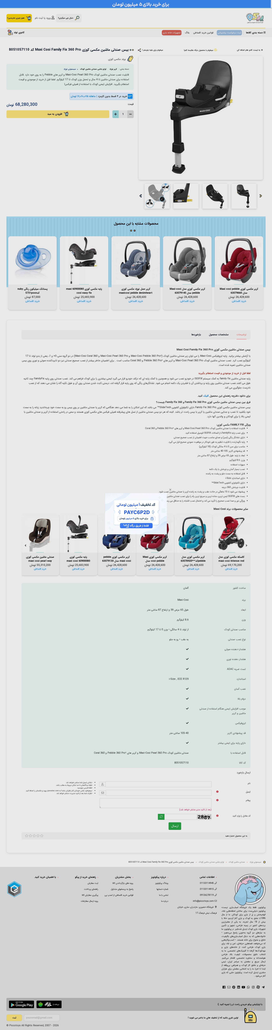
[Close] (170, 489)
